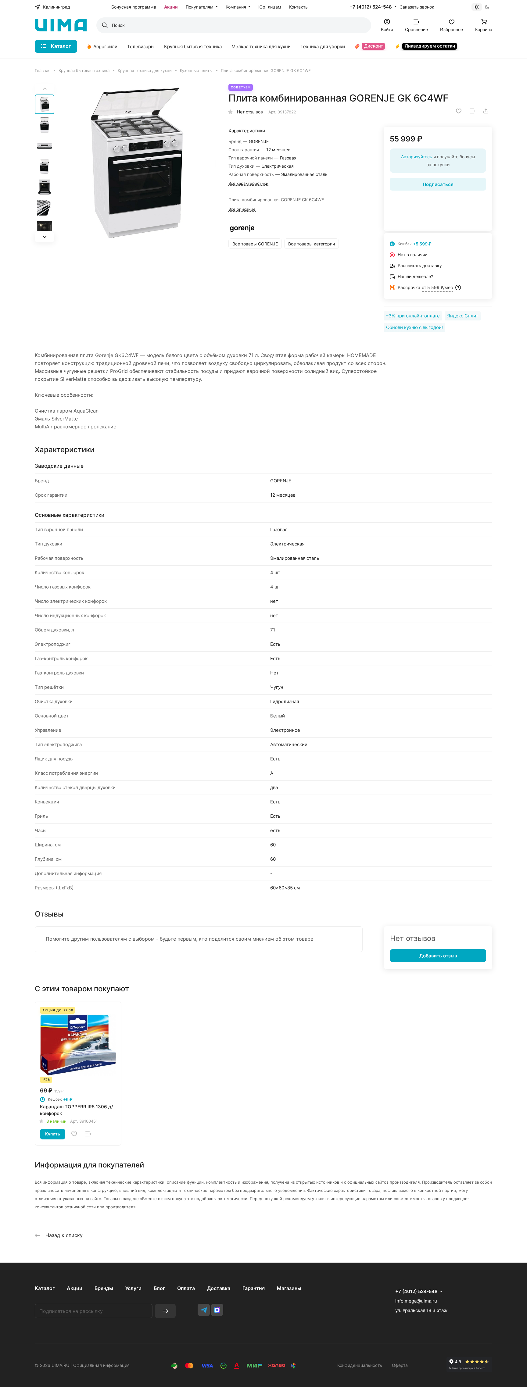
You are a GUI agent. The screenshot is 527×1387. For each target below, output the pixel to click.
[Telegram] (204, 1310)
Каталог (45, 1288)
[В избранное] (458, 111)
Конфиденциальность (359, 1365)
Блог (159, 1288)
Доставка (218, 1288)
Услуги (133, 1288)
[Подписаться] (165, 1311)
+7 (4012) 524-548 (371, 7)
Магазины (289, 1288)
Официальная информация (101, 1365)
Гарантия (253, 1288)
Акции (74, 1288)
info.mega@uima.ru (416, 1301)
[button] (44, 237)
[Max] (217, 1310)
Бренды (104, 1288)
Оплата (186, 1288)
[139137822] (137, 163)
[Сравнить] (473, 111)
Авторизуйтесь (416, 156)
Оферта (400, 1365)
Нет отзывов (250, 111)
